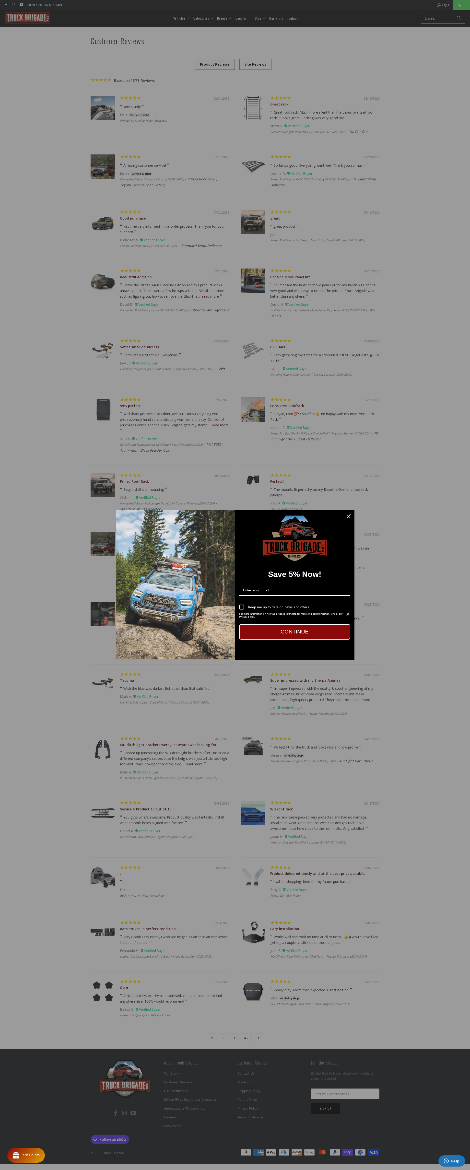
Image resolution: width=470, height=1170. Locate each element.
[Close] (348, 516)
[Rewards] (26, 1155)
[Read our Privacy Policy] (347, 615)
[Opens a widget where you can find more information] (451, 1161)
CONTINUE (295, 632)
